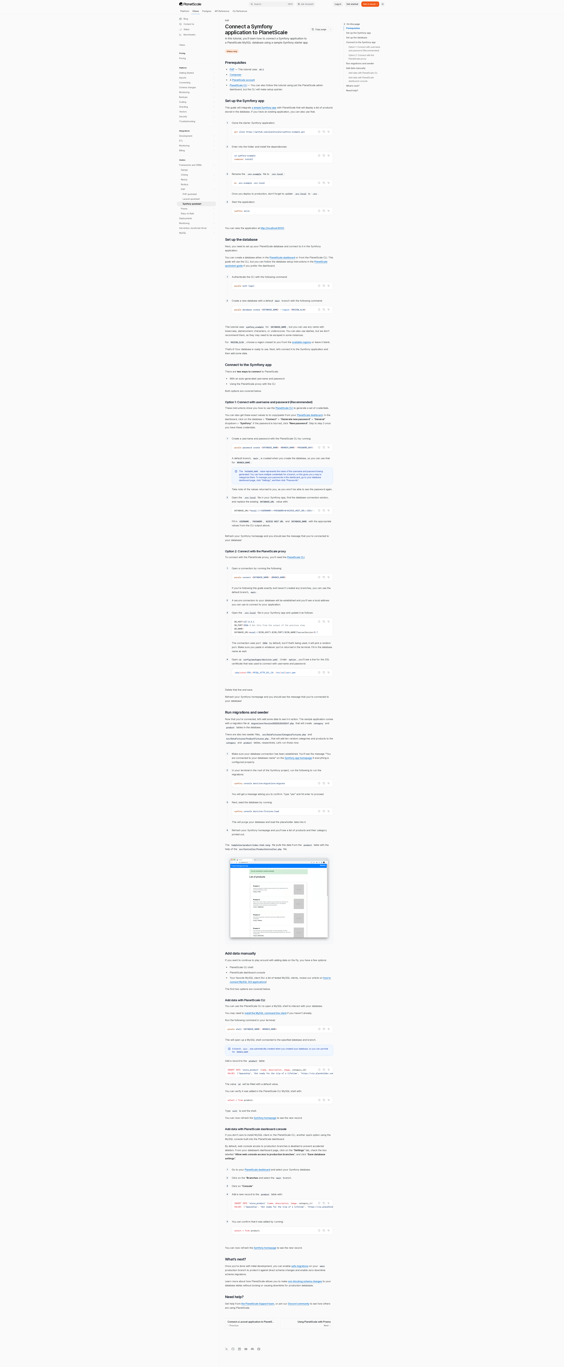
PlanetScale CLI (238, 85)
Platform (184, 11)
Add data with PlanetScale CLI (363, 73)
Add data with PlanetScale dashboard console (361, 79)
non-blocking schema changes (305, 1281)
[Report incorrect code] (319, 132)
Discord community (298, 1303)
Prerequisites (353, 28)
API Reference (222, 11)
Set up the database (356, 37)
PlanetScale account (243, 79)
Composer (235, 74)
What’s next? (352, 86)
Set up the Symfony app (358, 33)
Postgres (206, 11)
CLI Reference (240, 11)
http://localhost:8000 (272, 228)
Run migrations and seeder (360, 63)
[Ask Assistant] (328, 132)
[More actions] (330, 29)
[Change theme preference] (382, 4)
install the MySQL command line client (266, 1013)
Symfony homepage (265, 1117)
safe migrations (299, 1266)
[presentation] (282, 447)
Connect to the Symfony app (361, 42)
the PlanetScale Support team (257, 1303)
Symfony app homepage (298, 757)
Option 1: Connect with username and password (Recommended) (365, 49)
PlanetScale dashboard (282, 257)
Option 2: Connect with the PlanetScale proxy (362, 57)
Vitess (195, 11)
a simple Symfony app (264, 107)
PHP (232, 69)
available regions (301, 342)
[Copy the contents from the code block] (324, 132)
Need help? (352, 90)
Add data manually (355, 68)
